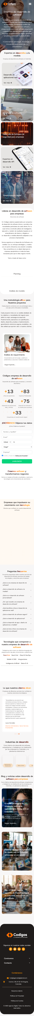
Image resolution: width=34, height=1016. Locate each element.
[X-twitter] (23, 949)
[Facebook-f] (10, 949)
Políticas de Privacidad (21, 455)
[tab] (6, 655)
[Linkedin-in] (19, 949)
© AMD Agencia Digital (11, 1006)
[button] (9, 365)
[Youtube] (15, 949)
